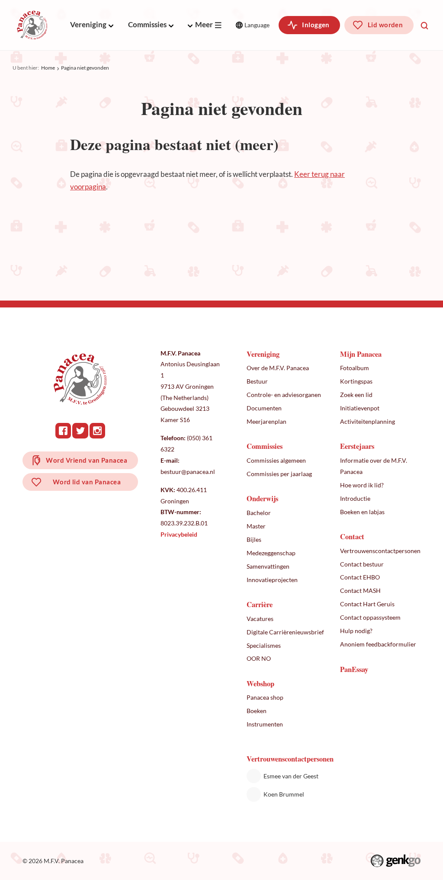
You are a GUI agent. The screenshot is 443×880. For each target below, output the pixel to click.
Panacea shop (265, 697)
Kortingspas (356, 381)
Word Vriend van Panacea (86, 460)
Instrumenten (265, 724)
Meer (204, 24)
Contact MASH (360, 590)
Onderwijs (262, 498)
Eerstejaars (357, 446)
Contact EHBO (360, 577)
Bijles (254, 539)
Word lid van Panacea (87, 482)
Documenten (264, 408)
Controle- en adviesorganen (284, 394)
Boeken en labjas (362, 511)
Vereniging (88, 24)
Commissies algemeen (276, 460)
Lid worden (385, 25)
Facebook (63, 430)
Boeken (256, 710)
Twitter (80, 430)
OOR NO (259, 658)
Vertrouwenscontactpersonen (380, 550)
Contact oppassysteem (370, 617)
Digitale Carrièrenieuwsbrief (285, 632)
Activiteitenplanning (367, 421)
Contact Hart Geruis (367, 604)
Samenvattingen (268, 566)
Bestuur (257, 381)
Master (256, 526)
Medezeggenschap (271, 553)
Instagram (97, 430)
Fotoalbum (354, 367)
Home (48, 67)
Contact (352, 536)
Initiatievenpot (359, 408)
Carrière (260, 604)
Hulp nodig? (356, 630)
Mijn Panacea (361, 354)
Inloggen (316, 25)
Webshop (260, 683)
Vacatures (260, 618)
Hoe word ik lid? (362, 485)
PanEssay (354, 669)
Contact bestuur (362, 564)
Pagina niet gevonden (85, 67)
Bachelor (259, 512)
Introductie (355, 498)
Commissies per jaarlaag (279, 473)
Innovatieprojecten (272, 579)
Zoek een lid (356, 394)
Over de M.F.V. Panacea (278, 367)
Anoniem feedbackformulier (378, 644)
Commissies (147, 24)
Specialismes (264, 645)
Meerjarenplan (266, 421)
